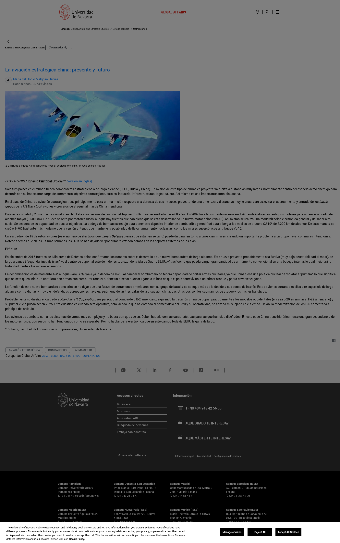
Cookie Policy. (77, 539)
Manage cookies (232, 532)
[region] (170, 532)
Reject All (259, 532)
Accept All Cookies (288, 532)
